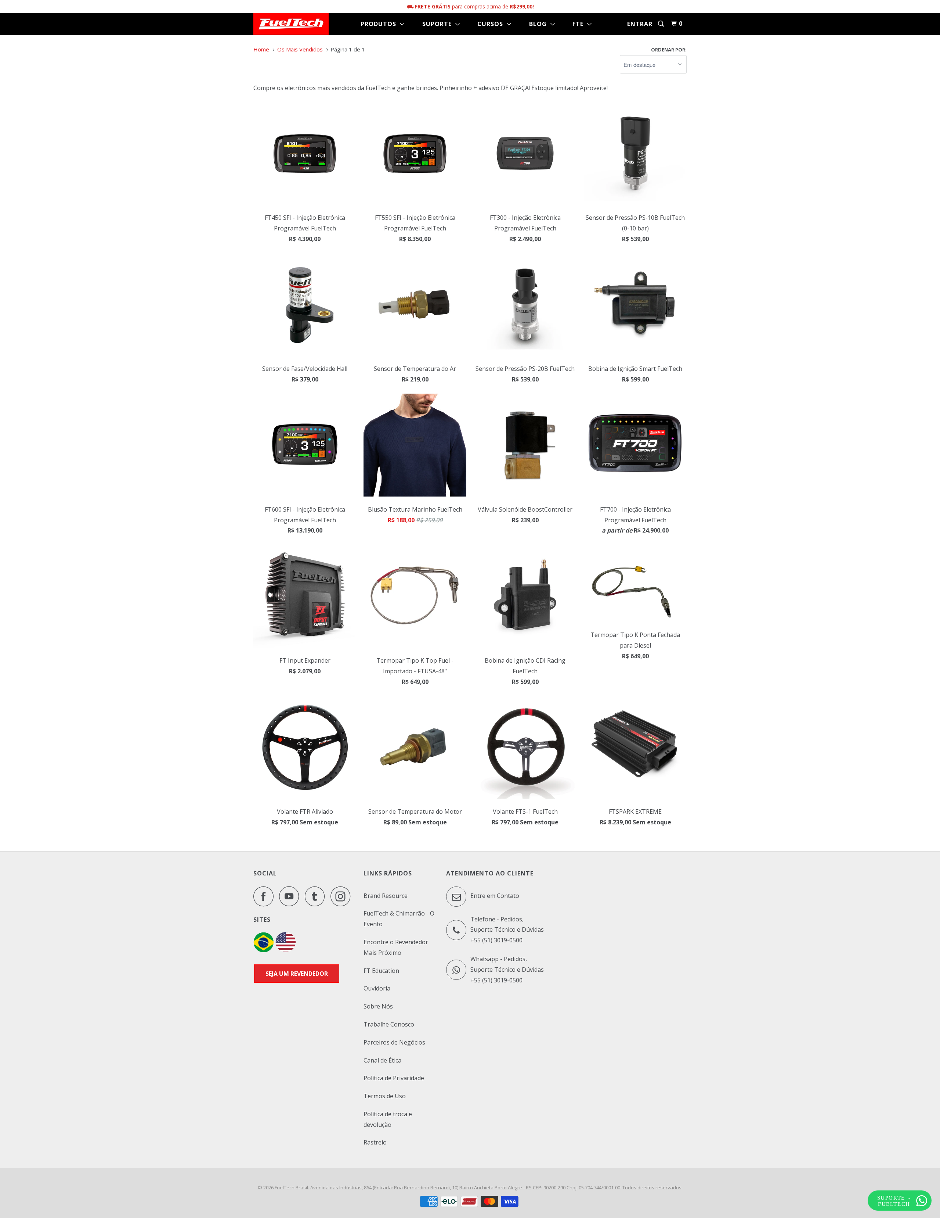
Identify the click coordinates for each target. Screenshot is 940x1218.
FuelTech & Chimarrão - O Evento (399, 918)
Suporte (438, 24)
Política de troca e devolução (388, 1119)
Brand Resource (386, 896)
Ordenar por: (669, 49)
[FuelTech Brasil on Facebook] (265, 896)
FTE (579, 24)
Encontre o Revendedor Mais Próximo (396, 947)
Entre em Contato (494, 896)
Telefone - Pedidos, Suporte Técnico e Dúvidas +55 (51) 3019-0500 (507, 930)
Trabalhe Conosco (389, 1024)
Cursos (492, 24)
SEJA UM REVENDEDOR (296, 974)
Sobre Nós (378, 1006)
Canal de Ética (382, 1060)
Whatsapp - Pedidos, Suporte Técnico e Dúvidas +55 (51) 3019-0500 (507, 969)
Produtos (380, 24)
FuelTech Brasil (291, 1187)
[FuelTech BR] (263, 950)
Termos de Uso (385, 1096)
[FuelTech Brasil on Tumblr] (317, 896)
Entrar (639, 24)
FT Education (381, 971)
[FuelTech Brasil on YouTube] (291, 896)
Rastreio (375, 1142)
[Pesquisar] (662, 24)
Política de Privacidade (394, 1078)
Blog (539, 24)
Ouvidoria (377, 988)
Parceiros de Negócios (394, 1042)
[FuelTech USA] (285, 950)
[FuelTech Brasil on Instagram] (342, 896)
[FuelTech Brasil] (291, 24)
